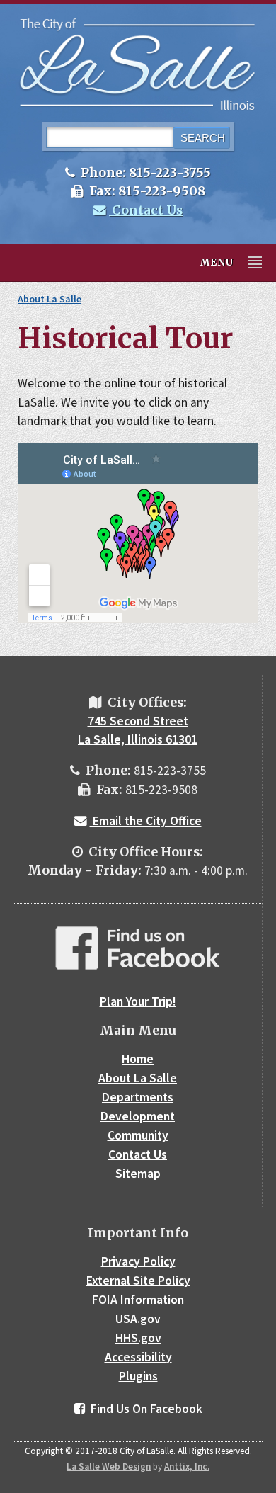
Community (138, 1135)
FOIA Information (138, 1299)
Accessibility (138, 1357)
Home (138, 1059)
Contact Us (146, 210)
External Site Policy (138, 1280)
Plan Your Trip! (138, 1001)
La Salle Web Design (109, 1466)
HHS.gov (138, 1338)
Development (137, 1116)
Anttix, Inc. (186, 1466)
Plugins (138, 1376)
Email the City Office (146, 821)
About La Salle (49, 299)
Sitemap (138, 1173)
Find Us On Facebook (145, 1409)
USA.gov (138, 1319)
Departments (137, 1097)
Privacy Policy (138, 1261)
